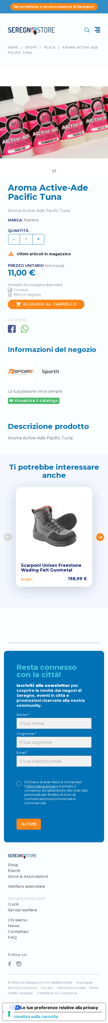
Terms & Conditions (22, 988)
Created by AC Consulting (57, 993)
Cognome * (26, 733)
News (13, 925)
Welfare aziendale (26, 886)
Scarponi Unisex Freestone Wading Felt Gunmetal (51, 568)
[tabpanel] (54, 122)
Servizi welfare (22, 909)
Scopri (26, 579)
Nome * (23, 715)
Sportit (50, 372)
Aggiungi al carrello (46, 304)
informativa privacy (42, 786)
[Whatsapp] (25, 329)
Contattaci (18, 931)
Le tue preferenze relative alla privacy (59, 1007)
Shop (13, 864)
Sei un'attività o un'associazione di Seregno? (54, 7)
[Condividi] (12, 329)
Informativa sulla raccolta (32, 1016)
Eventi (14, 870)
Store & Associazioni (28, 876)
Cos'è (13, 904)
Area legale (84, 982)
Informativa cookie (71, 988)
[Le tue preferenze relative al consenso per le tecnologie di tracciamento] (9, 1014)
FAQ (12, 937)
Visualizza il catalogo (35, 400)
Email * (22, 752)
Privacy (47, 988)
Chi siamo (17, 919)
